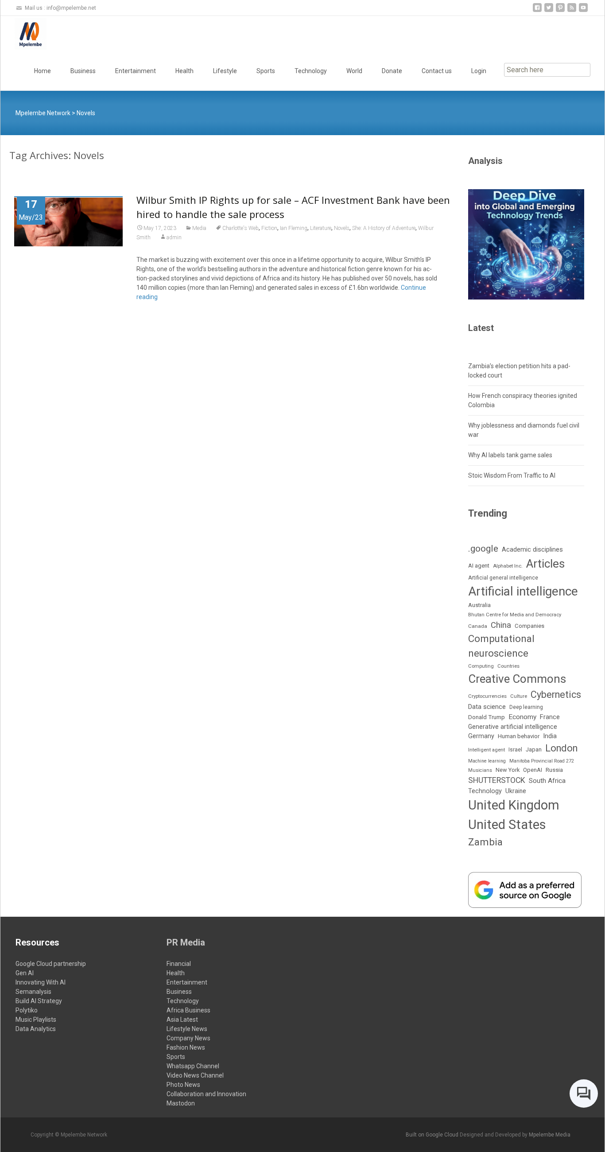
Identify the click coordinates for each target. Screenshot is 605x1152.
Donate (392, 70)
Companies (529, 626)
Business (83, 70)
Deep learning (526, 707)
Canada (477, 626)
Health (184, 70)
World (354, 70)
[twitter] (548, 11)
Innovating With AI (41, 982)
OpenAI (532, 770)
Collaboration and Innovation (206, 1094)
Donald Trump (486, 717)
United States (507, 824)
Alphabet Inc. (508, 566)
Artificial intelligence (523, 591)
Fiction (269, 228)
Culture (518, 696)
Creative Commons (517, 678)
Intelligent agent (486, 750)
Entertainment (135, 70)
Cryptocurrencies (487, 696)
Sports (265, 70)
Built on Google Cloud (433, 1135)
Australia (479, 605)
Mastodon (181, 1103)
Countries (508, 666)
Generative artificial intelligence (512, 726)
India (550, 736)
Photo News (183, 1084)
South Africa (547, 781)
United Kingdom (513, 805)
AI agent (478, 565)
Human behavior (518, 736)
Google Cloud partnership (51, 963)
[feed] (571, 11)
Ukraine (515, 790)
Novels (341, 228)
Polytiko (27, 1010)
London (561, 748)
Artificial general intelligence (503, 578)
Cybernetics (556, 694)
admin (174, 237)
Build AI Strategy (39, 1000)
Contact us (437, 70)
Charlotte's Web (240, 228)
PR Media (186, 942)
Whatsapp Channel (193, 1066)
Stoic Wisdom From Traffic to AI (511, 475)
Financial (179, 963)
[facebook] (537, 11)
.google (483, 548)
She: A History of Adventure (383, 228)
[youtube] (583, 11)
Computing (481, 666)
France (550, 717)
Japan (534, 749)
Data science (487, 707)
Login (478, 70)
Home (42, 70)
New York (508, 770)
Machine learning (487, 761)
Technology (311, 70)
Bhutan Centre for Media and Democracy (514, 614)
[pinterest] (560, 11)
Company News (188, 1038)
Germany (481, 736)
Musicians (480, 770)
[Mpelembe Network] (23, 33)
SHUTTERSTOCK (496, 780)
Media (199, 228)
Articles (545, 563)
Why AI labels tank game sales (510, 455)
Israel (515, 750)
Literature (320, 228)
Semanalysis (33, 991)
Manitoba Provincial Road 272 (541, 761)
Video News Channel (195, 1075)
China (501, 625)
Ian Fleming (293, 228)
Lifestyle (225, 70)
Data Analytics (36, 1028)
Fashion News (186, 1047)
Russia (554, 769)
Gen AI (25, 973)
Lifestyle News (187, 1028)
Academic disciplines (532, 549)
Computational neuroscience (501, 646)
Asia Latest (182, 1019)
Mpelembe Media (549, 1135)
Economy (522, 717)
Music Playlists (36, 1019)
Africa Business (188, 1010)
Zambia (485, 842)
